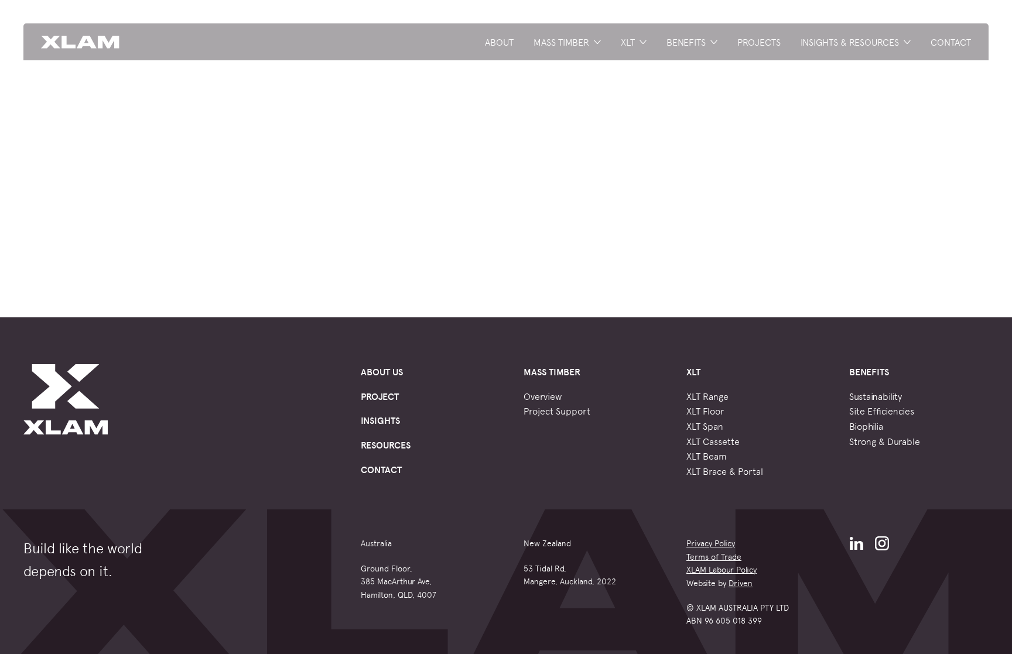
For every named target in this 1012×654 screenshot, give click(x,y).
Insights (380, 420)
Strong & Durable (884, 440)
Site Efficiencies (881, 410)
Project (380, 396)
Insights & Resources (850, 41)
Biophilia (866, 425)
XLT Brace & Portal (724, 470)
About (499, 41)
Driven (741, 582)
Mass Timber (552, 371)
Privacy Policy (710, 542)
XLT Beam (706, 455)
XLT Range (707, 395)
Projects (759, 41)
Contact (951, 41)
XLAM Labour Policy (721, 569)
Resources (386, 444)
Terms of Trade (713, 556)
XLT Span (704, 425)
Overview (543, 395)
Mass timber (561, 41)
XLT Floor (705, 410)
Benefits (686, 41)
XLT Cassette (713, 440)
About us (382, 371)
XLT (628, 41)
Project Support (557, 410)
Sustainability (875, 395)
